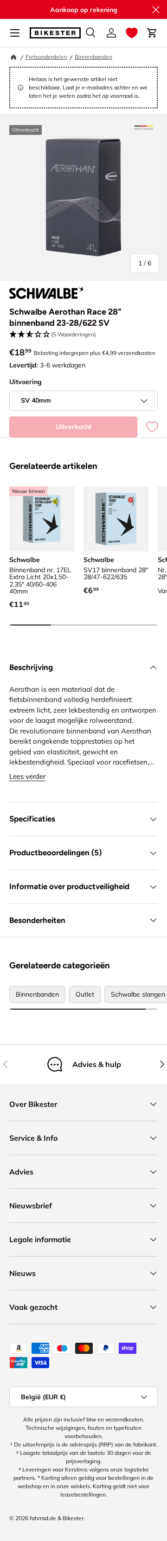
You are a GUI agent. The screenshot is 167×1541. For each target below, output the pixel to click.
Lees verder (27, 776)
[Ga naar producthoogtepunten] (144, 128)
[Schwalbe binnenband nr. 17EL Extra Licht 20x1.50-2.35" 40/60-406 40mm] (41, 518)
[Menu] (15, 33)
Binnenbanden (93, 56)
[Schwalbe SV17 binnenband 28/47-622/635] (116, 518)
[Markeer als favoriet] (147, 427)
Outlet (85, 994)
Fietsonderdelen (46, 56)
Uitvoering (25, 382)
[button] (132, 33)
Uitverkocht (73, 427)
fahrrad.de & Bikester (57, 1518)
